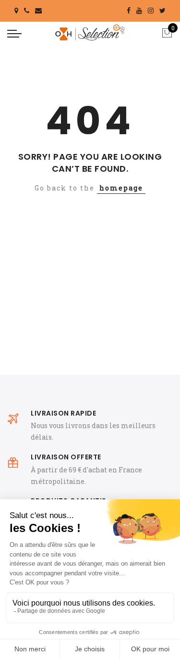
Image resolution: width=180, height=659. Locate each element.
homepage (121, 187)
